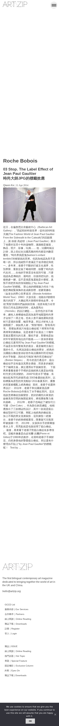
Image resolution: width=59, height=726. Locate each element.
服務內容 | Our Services (16, 609)
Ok (30, 721)
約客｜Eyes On (12, 670)
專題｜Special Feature (16, 661)
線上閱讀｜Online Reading (18, 619)
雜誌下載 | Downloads (15, 675)
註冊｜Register (12, 628)
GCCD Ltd (10, 604)
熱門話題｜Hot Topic (15, 656)
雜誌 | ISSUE (11, 646)
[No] (55, 714)
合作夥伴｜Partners (14, 614)
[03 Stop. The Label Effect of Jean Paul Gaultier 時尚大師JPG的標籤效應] (29, 221)
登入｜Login (11, 633)
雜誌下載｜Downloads (16, 624)
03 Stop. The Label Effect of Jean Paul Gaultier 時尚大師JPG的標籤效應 (28, 173)
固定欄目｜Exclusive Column (19, 665)
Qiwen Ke (8, 185)
